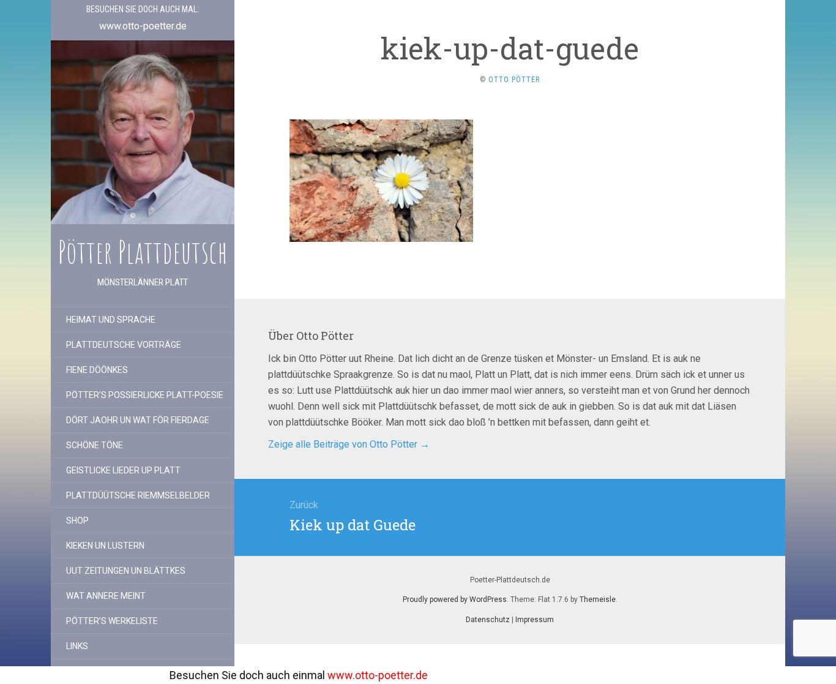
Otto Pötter (514, 79)
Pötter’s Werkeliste (112, 621)
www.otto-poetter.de (353, 675)
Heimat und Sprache (110, 320)
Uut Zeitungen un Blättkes (125, 571)
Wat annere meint (106, 596)
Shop (77, 520)
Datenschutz (488, 619)
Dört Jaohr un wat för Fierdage (137, 420)
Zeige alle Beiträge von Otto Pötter (349, 444)
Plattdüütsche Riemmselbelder (138, 495)
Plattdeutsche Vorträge (123, 345)
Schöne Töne (94, 445)
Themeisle (598, 599)
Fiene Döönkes (97, 370)
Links (77, 646)
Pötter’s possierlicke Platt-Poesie (144, 395)
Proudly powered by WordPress (455, 599)
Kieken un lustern (105, 546)
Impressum (534, 619)
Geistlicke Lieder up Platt (123, 470)
